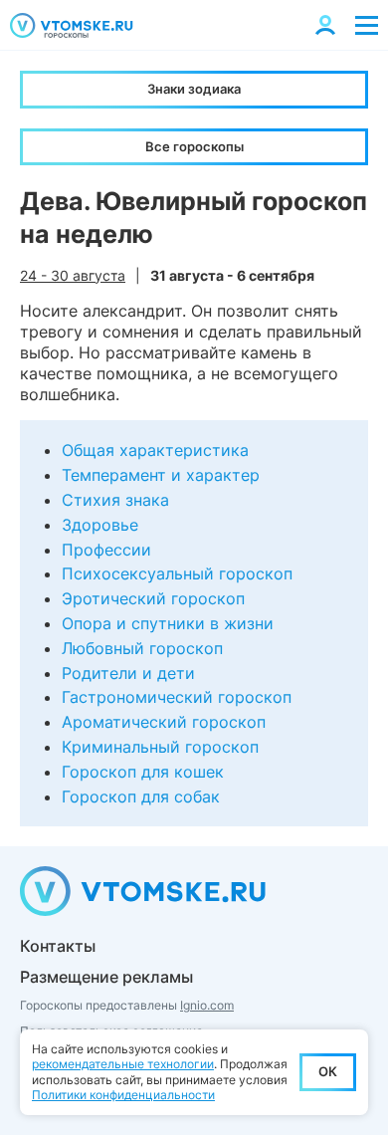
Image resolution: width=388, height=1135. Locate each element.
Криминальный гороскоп (160, 747)
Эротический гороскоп (153, 598)
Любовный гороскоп (142, 648)
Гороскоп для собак (141, 796)
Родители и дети (128, 673)
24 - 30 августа (72, 275)
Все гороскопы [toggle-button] (194, 146)
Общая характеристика (155, 450)
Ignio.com (207, 1005)
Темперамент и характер (161, 475)
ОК (327, 1071)
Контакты (58, 946)
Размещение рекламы (106, 977)
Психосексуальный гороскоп (177, 573)
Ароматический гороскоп (164, 722)
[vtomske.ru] (71, 25)
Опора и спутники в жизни (168, 623)
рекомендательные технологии (123, 1063)
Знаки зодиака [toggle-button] (194, 89)
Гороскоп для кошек (143, 772)
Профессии (106, 550)
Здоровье (100, 525)
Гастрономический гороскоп (176, 697)
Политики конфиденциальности (123, 1094)
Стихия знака (115, 500)
